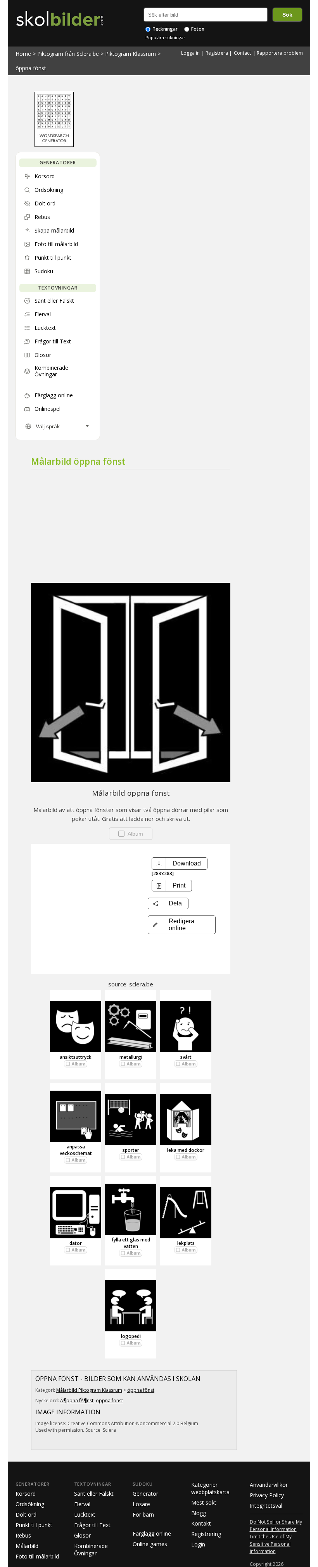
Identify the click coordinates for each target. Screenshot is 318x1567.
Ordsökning (30, 1504)
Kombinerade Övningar (91, 1549)
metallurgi (130, 1057)
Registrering (206, 1534)
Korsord (26, 1493)
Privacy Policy (267, 1495)
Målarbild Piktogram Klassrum (89, 1390)
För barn (143, 1514)
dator (75, 1243)
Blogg (198, 1513)
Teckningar (164, 29)
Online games (150, 1544)
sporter (131, 1150)
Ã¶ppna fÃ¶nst (76, 1400)
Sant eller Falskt (94, 1493)
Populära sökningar (165, 37)
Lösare (141, 1504)
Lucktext (84, 1514)
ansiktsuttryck (76, 1057)
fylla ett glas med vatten (131, 1243)
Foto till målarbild (37, 1556)
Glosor (82, 1535)
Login (198, 1544)
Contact (242, 53)
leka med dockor (185, 1150)
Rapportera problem (280, 53)
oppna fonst (109, 1400)
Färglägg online (152, 1533)
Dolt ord (26, 1514)
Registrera (217, 53)
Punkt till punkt (34, 1525)
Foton (197, 29)
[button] (182, 924)
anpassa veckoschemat (76, 1150)
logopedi (131, 1336)
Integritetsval (266, 1505)
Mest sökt (203, 1502)
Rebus (23, 1535)
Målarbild (27, 1546)
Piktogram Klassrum (130, 53)
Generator (145, 1493)
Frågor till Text (92, 1525)
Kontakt (201, 1523)
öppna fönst (31, 68)
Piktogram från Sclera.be (68, 53)
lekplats (186, 1243)
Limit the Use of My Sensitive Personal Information (271, 1543)
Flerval (82, 1504)
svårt (186, 1057)
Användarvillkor (269, 1484)
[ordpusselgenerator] (54, 145)
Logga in (190, 53)
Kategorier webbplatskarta (210, 1488)
